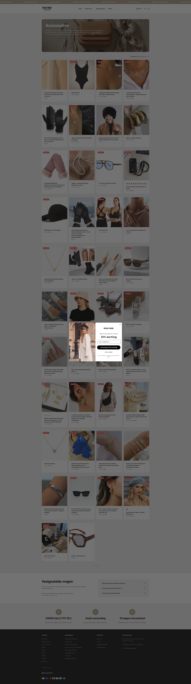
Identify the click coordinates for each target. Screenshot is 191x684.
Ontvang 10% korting (108, 347)
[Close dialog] (120, 324)
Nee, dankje (108, 352)
